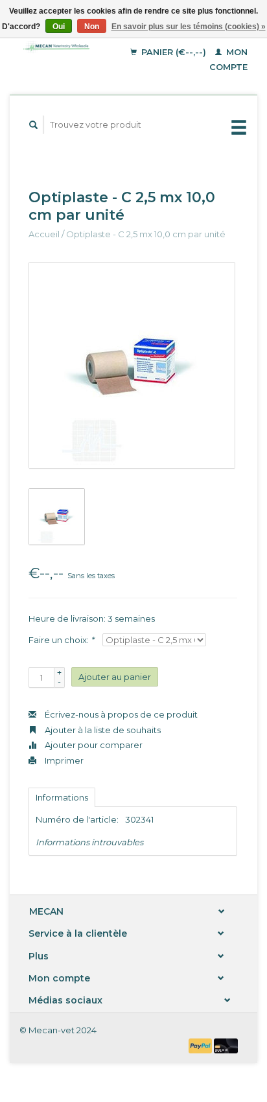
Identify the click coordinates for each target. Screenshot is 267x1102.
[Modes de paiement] (202, 1045)
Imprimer (63, 760)
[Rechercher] (33, 124)
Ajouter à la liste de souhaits (102, 730)
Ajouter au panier (114, 677)
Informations (62, 797)
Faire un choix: (61, 640)
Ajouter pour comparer (93, 745)
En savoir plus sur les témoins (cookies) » (188, 26)
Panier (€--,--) (174, 52)
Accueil (44, 234)
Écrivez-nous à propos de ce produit (120, 714)
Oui (58, 26)
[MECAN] (59, 47)
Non (91, 26)
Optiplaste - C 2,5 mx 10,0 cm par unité (146, 234)
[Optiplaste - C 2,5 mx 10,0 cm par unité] (132, 365)
